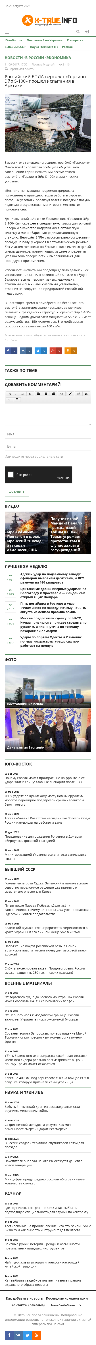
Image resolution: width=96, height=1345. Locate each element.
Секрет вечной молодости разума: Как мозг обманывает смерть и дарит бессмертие (38, 1127)
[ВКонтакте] (18, 1335)
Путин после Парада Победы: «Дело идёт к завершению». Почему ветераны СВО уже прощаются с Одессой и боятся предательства (48, 909)
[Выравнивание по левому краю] (38, 393)
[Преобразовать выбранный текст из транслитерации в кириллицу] (9, 399)
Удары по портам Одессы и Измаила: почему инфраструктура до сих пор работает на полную (51, 641)
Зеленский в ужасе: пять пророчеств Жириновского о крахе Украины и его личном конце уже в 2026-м (46, 930)
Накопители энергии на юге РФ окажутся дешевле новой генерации (43, 1163)
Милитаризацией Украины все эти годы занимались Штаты (45, 856)
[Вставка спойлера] (17, 399)
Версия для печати (21, 69)
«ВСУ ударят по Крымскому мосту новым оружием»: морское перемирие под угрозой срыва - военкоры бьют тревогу (44, 800)
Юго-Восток (13, 40)
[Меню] (7, 32)
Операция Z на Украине (45, 40)
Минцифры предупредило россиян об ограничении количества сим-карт (45, 1181)
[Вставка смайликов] (62, 393)
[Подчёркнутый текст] (23, 393)
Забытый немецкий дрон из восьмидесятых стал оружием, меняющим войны (42, 1108)
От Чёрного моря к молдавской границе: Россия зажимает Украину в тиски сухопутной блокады (42, 1017)
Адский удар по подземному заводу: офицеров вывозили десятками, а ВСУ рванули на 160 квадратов (52, 578)
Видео (12, 506)
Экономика (58, 57)
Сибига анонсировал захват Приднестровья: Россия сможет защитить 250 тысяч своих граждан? (45, 970)
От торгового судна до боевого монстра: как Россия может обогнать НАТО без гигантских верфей (44, 999)
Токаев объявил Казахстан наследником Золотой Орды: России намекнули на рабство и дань (48, 820)
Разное (67, 47)
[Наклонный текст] (16, 393)
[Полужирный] (9, 393)
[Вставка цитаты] (86, 393)
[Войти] (86, 31)
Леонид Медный (43, 64)
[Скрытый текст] (79, 393)
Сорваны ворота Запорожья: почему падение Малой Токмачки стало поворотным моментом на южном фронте (45, 1037)
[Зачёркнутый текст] (30, 393)
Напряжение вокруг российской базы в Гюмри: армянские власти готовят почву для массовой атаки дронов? (46, 950)
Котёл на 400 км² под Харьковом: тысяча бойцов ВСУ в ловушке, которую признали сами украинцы (47, 1080)
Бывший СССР (15, 47)
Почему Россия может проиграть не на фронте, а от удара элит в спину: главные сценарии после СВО (45, 780)
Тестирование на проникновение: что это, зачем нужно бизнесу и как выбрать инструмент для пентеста (48, 1228)
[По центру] (46, 393)
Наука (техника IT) (44, 47)
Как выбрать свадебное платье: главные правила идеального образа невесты (43, 1282)
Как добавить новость (24, 1298)
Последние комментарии (67, 1298)
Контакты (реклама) (28, 1305)
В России (34, 57)
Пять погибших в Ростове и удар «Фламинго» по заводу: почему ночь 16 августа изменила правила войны (53, 607)
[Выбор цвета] (70, 393)
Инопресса (75, 40)
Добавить (17, 492)
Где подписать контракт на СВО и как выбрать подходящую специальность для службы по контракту (46, 1210)
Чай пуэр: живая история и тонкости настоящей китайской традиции (42, 1264)
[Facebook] (9, 1335)
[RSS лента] (36, 1335)
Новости (14, 57)
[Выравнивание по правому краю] (53, 393)
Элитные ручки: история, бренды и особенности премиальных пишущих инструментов (42, 1246)
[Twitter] (27, 1335)
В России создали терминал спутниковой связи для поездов (44, 1145)
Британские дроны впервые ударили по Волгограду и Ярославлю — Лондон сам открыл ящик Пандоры (53, 593)
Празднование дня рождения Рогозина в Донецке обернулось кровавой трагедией (43, 838)
